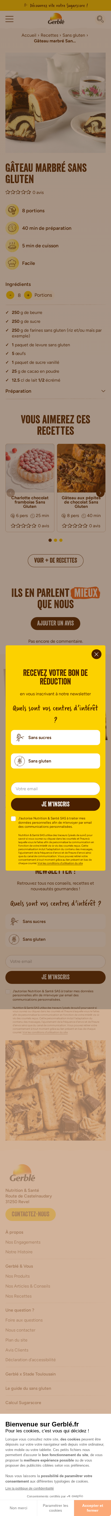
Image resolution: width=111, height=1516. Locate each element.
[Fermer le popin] (97, 654)
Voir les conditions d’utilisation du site (60, 863)
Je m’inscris (55, 805)
